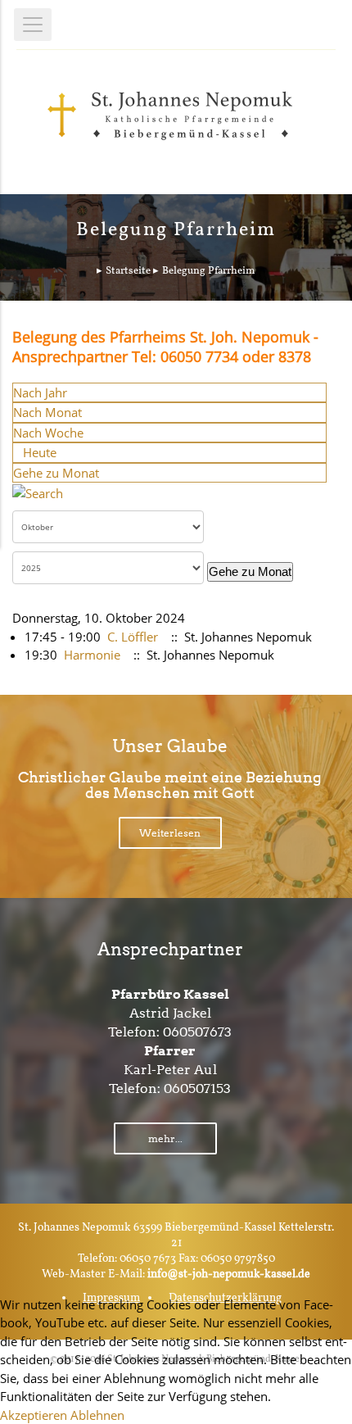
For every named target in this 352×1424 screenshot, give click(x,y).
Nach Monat (47, 412)
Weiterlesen (170, 833)
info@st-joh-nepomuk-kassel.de (228, 1274)
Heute (39, 452)
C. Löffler (132, 636)
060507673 (197, 1032)
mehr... (165, 1138)
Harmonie (92, 654)
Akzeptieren (33, 1415)
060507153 (197, 1088)
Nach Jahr (40, 392)
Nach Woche (48, 432)
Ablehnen (97, 1415)
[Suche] (37, 491)
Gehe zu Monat (56, 473)
